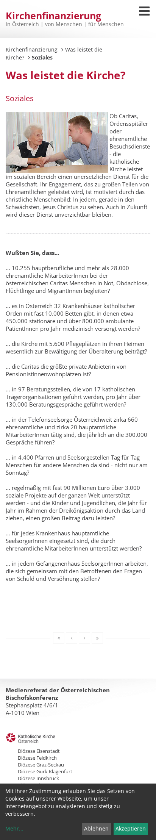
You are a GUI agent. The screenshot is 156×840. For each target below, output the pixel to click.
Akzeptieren (130, 828)
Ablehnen (96, 828)
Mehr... (14, 828)
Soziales (20, 98)
